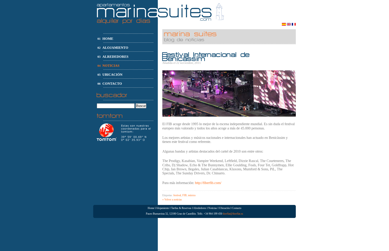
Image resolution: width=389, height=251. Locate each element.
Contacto (236, 208)
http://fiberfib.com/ (208, 183)
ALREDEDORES (115, 56)
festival (177, 195)
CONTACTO (112, 83)
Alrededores (199, 208)
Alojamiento (162, 208)
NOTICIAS (110, 65)
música (191, 195)
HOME (107, 38)
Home (151, 208)
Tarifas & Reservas (181, 208)
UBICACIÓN (112, 74)
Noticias (212, 208)
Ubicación (224, 208)
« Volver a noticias (172, 199)
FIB (184, 195)
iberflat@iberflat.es (233, 213)
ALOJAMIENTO (115, 47)
